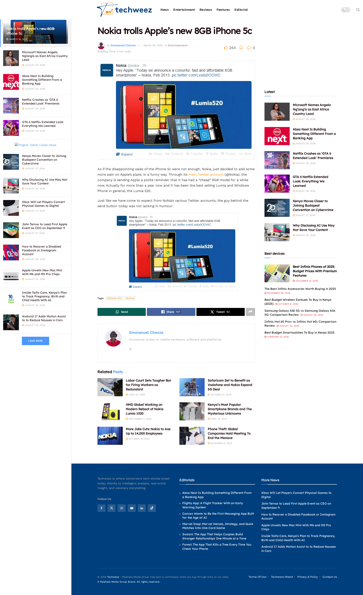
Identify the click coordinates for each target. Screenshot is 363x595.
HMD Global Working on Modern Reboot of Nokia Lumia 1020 (144, 409)
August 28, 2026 (305, 119)
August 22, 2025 (289, 326)
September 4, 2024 (139, 418)
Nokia (130, 298)
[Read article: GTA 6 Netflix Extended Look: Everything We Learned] (277, 184)
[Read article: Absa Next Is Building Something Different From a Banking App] (277, 136)
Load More (35, 340)
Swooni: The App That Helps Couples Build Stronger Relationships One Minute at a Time (214, 536)
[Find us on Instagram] (122, 508)
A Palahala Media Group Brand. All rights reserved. (129, 581)
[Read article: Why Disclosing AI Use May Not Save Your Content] (277, 232)
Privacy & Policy (307, 576)
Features (223, 10)
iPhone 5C (114, 298)
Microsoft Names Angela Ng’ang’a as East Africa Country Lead (45, 56)
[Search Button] (358, 9)
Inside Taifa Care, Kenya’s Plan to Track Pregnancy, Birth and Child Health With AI (44, 296)
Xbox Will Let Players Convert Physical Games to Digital (43, 204)
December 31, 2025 (306, 281)
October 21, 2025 (220, 394)
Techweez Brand (282, 576)
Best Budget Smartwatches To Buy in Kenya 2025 (299, 332)
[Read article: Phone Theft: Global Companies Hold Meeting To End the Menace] (192, 436)
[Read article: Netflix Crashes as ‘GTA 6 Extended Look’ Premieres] (277, 160)
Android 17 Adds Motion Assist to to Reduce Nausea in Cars (44, 318)
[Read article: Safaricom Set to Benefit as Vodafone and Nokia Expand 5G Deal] (192, 387)
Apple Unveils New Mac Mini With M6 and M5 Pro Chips (42, 272)
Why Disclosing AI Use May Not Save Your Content (44, 181)
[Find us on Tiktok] (152, 508)
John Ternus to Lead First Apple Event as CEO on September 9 (44, 226)
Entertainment (184, 10)
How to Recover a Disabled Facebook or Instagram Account (41, 250)
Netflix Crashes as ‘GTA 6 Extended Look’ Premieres (40, 101)
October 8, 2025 (287, 304)
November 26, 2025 (278, 293)
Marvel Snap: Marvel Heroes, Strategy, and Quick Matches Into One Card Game (217, 526)
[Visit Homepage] (124, 9)
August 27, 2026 (305, 215)
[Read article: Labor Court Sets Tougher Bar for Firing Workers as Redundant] (110, 387)
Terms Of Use (257, 576)
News (164, 10)
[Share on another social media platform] (250, 312)
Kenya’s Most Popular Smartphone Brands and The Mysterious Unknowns (230, 409)
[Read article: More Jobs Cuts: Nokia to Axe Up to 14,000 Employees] (110, 436)
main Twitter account (206, 174)
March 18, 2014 (153, 45)
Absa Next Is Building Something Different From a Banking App (42, 79)
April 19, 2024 (218, 418)
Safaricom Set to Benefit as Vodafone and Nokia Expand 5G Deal (230, 384)
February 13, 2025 (277, 336)
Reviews (206, 10)
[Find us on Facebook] (101, 508)
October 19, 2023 (138, 438)
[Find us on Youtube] (132, 508)
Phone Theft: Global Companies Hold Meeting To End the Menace (229, 433)
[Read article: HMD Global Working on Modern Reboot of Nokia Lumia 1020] (110, 411)
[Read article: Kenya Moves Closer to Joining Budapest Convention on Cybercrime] (277, 208)
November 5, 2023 (221, 443)
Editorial (241, 10)
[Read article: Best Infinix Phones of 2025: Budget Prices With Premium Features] (277, 273)
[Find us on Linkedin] (142, 508)
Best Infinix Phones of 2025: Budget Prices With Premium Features (315, 271)
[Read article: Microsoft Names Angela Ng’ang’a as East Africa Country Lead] (277, 112)
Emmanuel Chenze (123, 45)
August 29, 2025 (312, 315)
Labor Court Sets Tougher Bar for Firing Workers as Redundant (148, 384)
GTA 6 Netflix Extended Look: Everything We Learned (43, 124)
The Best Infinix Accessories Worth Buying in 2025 (300, 289)
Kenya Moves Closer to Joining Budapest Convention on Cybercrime (44, 159)
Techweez (113, 576)
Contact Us (329, 576)
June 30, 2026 (136, 394)
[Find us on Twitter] (112, 508)
